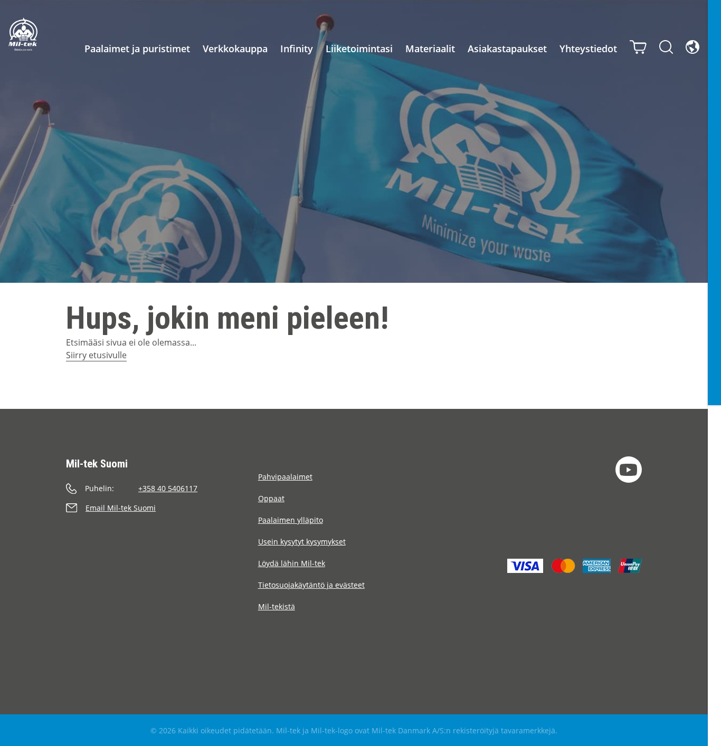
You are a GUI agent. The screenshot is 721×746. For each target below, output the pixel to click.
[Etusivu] (22, 34)
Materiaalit (430, 48)
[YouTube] (628, 469)
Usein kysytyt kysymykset (302, 542)
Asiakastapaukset (507, 48)
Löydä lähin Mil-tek (291, 563)
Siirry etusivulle (96, 355)
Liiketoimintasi (359, 48)
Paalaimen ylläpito (290, 520)
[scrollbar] (714, 373)
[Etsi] (666, 47)
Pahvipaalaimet (285, 477)
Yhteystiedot (588, 48)
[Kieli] (692, 47)
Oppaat (271, 498)
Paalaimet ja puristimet (137, 48)
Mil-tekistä (276, 606)
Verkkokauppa (235, 48)
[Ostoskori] (638, 47)
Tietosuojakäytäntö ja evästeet (311, 585)
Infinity (296, 48)
